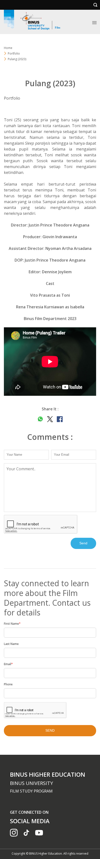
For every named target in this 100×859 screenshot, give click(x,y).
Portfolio (14, 53)
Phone (8, 684)
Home (8, 48)
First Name (12, 624)
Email (8, 664)
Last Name (11, 644)
